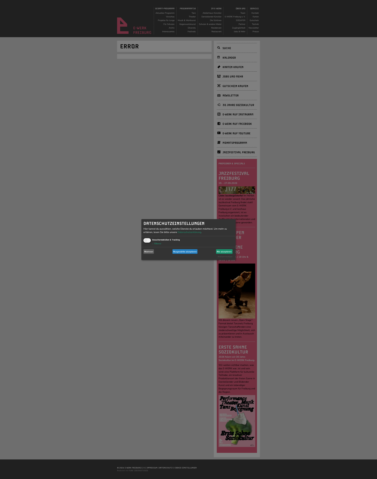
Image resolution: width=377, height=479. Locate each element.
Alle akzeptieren (224, 251)
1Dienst (156, 244)
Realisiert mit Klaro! (225, 257)
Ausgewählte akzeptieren (185, 251)
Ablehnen (148, 251)
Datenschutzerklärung (189, 232)
